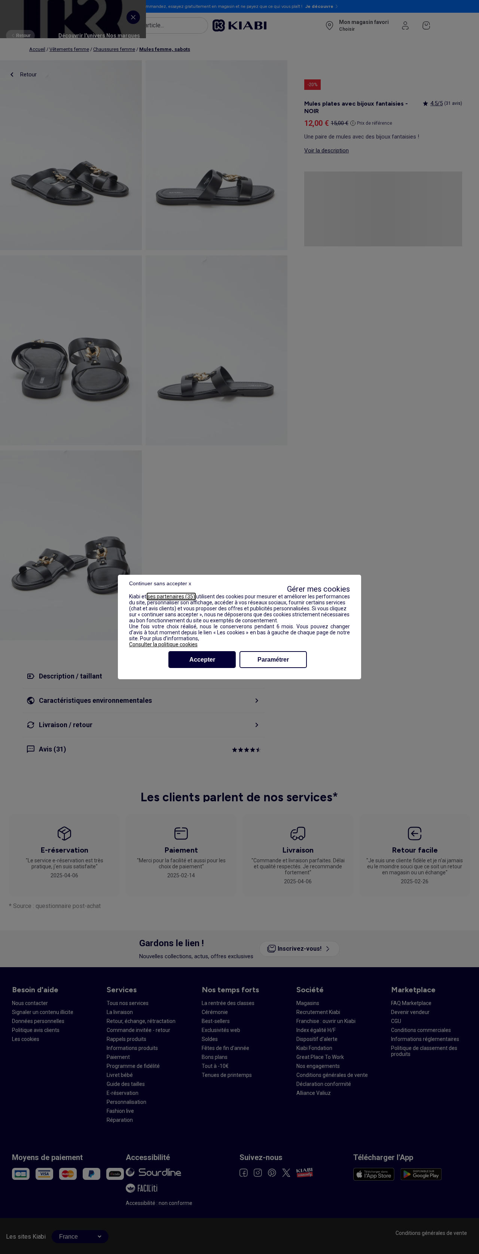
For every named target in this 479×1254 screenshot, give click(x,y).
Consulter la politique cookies (163, 644)
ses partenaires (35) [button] (171, 596)
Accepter (202, 659)
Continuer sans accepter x (160, 583)
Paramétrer (273, 659)
